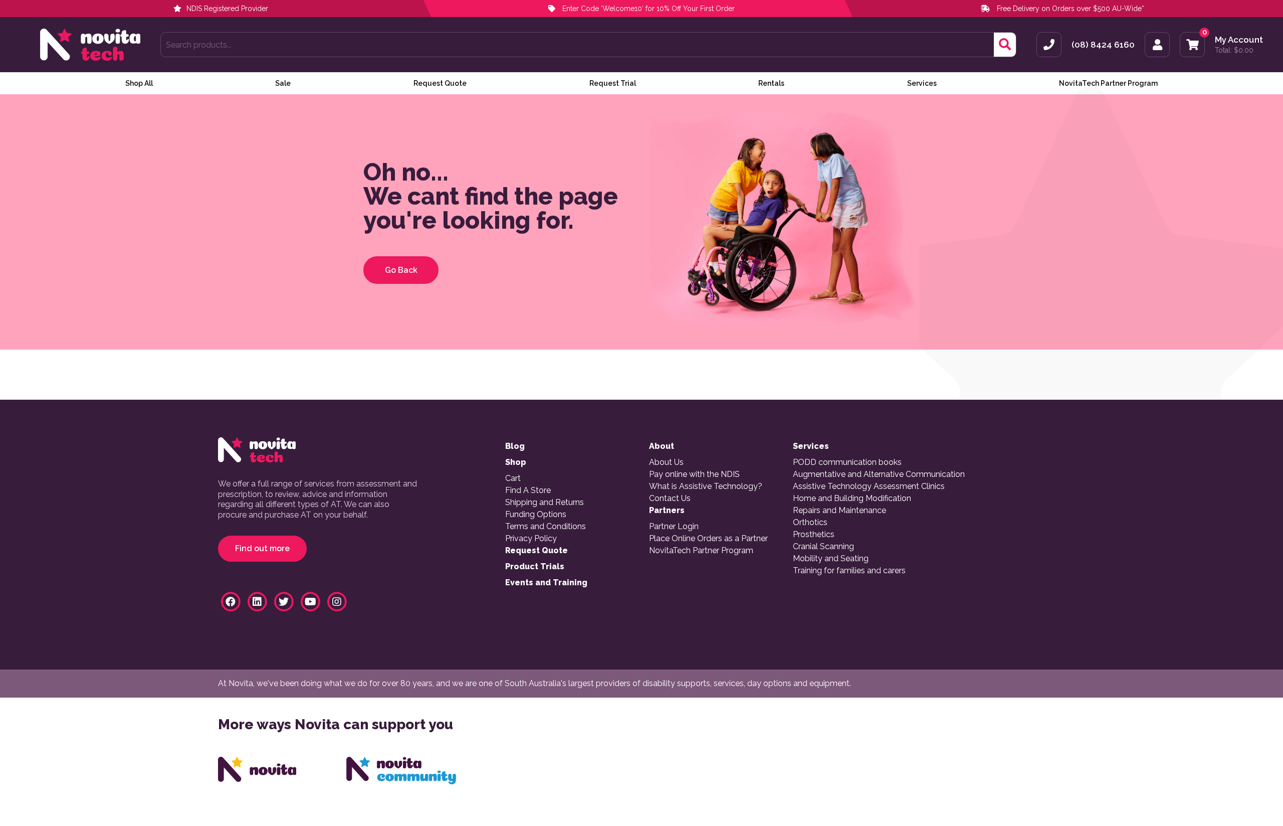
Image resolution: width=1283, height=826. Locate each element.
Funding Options (535, 515)
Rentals (771, 83)
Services (922, 83)
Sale (283, 83)
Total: (1234, 50)
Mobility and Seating (831, 559)
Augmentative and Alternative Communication (879, 474)
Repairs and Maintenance (839, 511)
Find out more (262, 548)
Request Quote (440, 83)
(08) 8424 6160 (1103, 45)
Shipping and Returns (544, 503)
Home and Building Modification (852, 498)
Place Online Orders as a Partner (708, 539)
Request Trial (612, 83)
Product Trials (534, 567)
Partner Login (674, 527)
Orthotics (810, 523)
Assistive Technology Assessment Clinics (869, 486)
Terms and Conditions (545, 527)
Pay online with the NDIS (694, 474)
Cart (513, 478)
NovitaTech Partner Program (1108, 83)
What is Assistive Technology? (705, 486)
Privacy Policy (531, 539)
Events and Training (546, 583)
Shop (515, 462)
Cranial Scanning (823, 547)
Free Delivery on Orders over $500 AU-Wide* (1070, 9)
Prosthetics (813, 535)
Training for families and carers (849, 571)
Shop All (139, 83)
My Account (1239, 40)
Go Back (401, 270)
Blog (515, 446)
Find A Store (528, 490)
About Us (666, 462)
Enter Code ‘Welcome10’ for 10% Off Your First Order (647, 9)
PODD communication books (847, 462)
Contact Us (670, 498)
